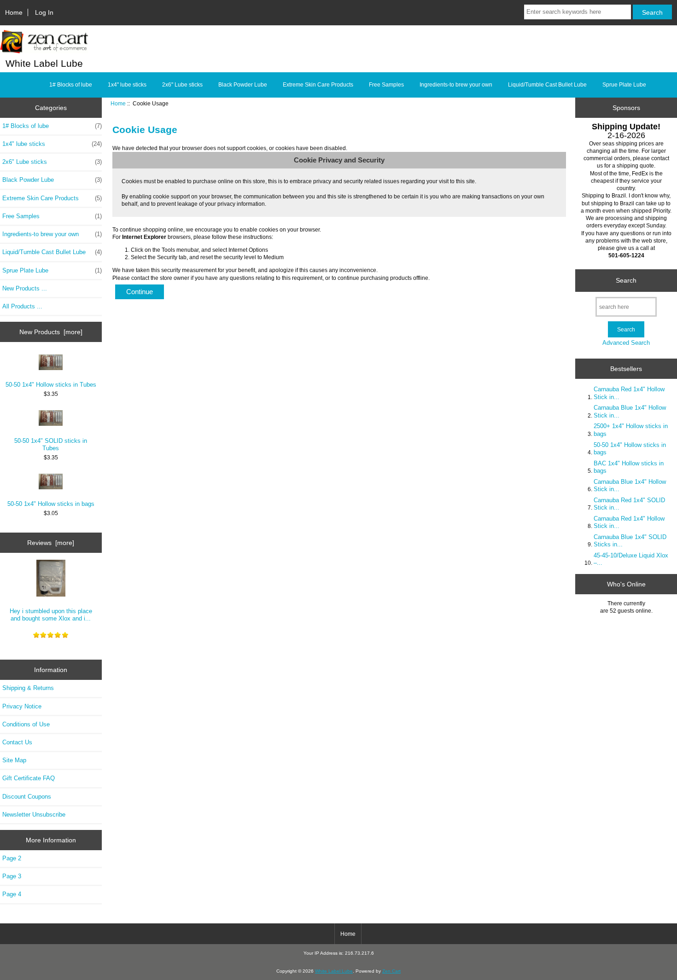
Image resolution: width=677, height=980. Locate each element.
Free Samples (386, 84)
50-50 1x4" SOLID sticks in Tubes (50, 444)
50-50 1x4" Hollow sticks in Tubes (51, 384)
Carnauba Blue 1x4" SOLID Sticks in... (630, 540)
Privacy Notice (21, 706)
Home (14, 12)
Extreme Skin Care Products (318, 84)
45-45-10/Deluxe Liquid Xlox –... (631, 559)
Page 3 (11, 876)
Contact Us (17, 742)
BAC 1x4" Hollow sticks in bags (629, 467)
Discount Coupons (26, 796)
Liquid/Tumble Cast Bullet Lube (547, 84)
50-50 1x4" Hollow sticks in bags (50, 503)
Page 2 (11, 858)
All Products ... (22, 306)
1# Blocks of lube (70, 84)
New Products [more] (50, 332)
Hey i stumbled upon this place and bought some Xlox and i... (51, 615)
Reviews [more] (50, 542)
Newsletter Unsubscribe (33, 814)
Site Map (14, 760)
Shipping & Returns (28, 687)
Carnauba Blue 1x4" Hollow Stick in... (630, 411)
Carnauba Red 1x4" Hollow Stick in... (629, 393)
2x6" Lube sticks (182, 84)
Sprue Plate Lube (624, 84)
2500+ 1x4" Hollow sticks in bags (631, 430)
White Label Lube (334, 971)
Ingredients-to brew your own (456, 84)
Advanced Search (626, 342)
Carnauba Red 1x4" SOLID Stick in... (629, 504)
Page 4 (11, 894)
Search (626, 280)
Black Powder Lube (242, 84)
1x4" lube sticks (127, 84)
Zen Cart (391, 971)
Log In (44, 12)
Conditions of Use (26, 724)
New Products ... (24, 288)
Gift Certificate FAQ (28, 778)
